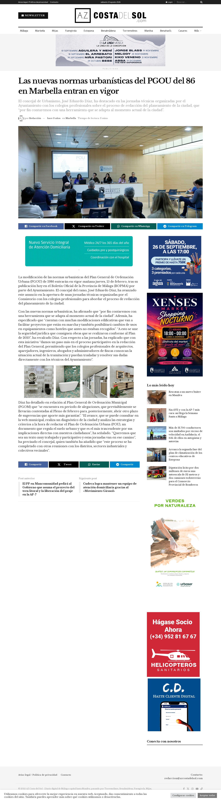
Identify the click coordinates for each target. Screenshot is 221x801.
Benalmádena (108, 30)
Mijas (55, 30)
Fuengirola (71, 30)
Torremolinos (130, 30)
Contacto (54, 2)
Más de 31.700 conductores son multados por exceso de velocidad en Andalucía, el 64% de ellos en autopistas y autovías (185, 434)
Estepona (89, 30)
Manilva (148, 30)
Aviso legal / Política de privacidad (33, 2)
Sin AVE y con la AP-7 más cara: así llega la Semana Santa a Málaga (184, 413)
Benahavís (165, 30)
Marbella (40, 30)
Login (170, 2)
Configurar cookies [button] (183, 795)
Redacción (35, 118)
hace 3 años (54, 118)
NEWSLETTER (34, 15)
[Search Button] (201, 2)
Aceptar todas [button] (207, 795)
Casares (182, 30)
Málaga (24, 30)
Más (196, 30)
